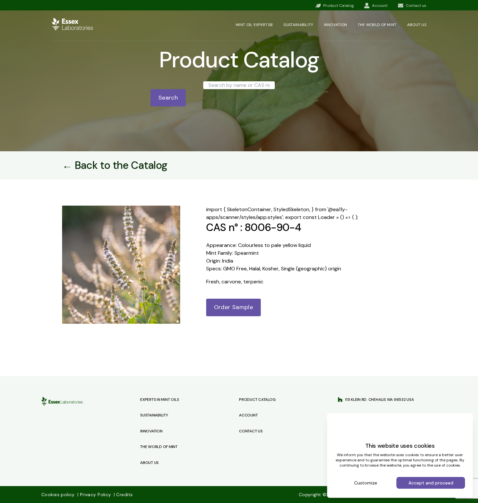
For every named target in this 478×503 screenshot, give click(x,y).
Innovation (335, 24)
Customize (365, 483)
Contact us (251, 431)
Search (168, 98)
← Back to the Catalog (114, 165)
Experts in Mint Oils (159, 399)
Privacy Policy (95, 494)
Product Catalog (257, 399)
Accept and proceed (430, 483)
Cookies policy (58, 494)
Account (248, 415)
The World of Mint (159, 446)
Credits (123, 494)
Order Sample (233, 307)
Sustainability (298, 24)
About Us (149, 462)
